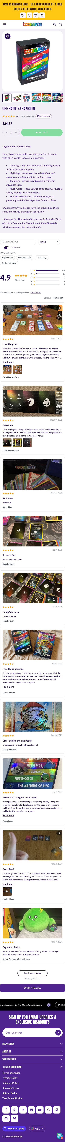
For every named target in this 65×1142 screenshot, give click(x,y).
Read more (8, 361)
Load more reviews (32, 973)
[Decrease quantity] (5, 132)
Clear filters (36, 292)
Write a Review (32, 987)
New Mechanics (24, 257)
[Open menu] (4, 24)
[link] (32, 10)
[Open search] (54, 24)
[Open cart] (60, 24)
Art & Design (42, 257)
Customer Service (9, 263)
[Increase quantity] (16, 132)
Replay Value (7, 257)
